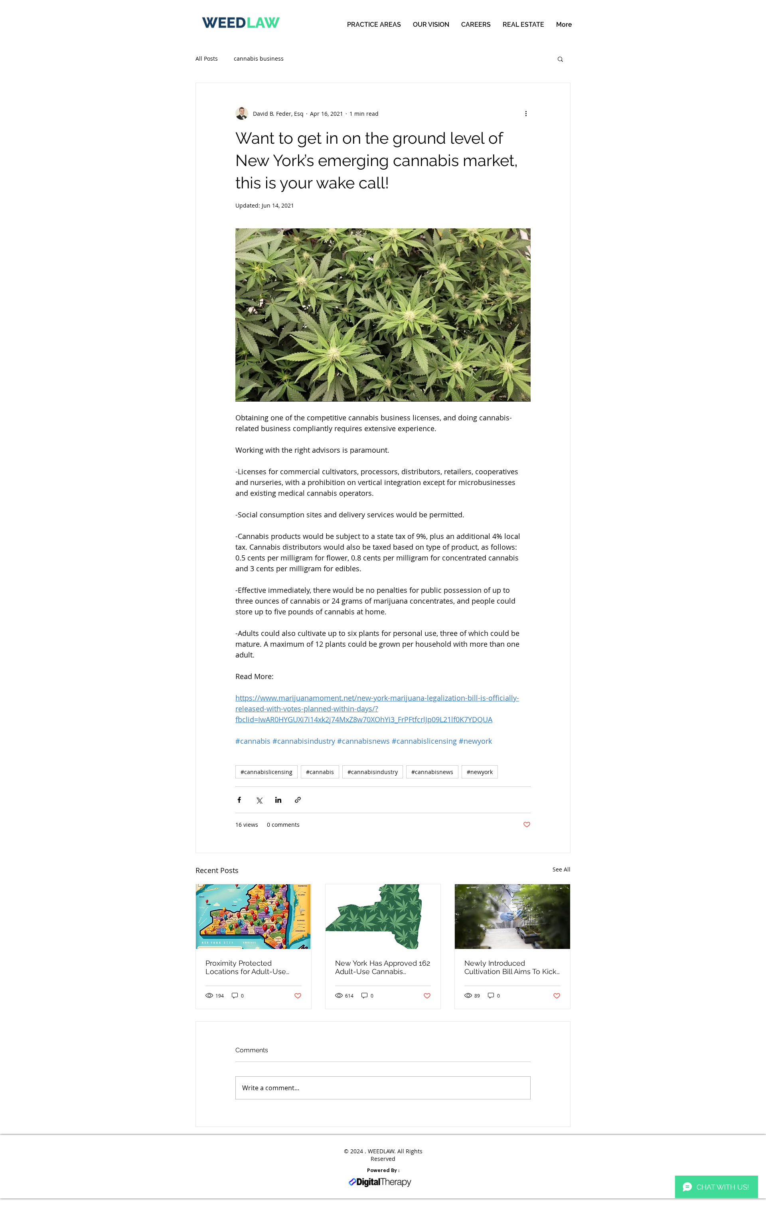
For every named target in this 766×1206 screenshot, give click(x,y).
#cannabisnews (432, 772)
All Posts (206, 58)
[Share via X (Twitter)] (259, 800)
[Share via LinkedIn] (278, 800)
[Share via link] (298, 800)
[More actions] (526, 113)
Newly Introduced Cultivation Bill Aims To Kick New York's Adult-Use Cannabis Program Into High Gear (511, 967)
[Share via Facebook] (239, 800)
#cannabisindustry (372, 772)
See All (562, 869)
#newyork (480, 772)
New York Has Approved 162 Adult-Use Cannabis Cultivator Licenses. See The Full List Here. (383, 967)
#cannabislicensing (266, 772)
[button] (560, 58)
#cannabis (320, 772)
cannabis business (259, 58)
